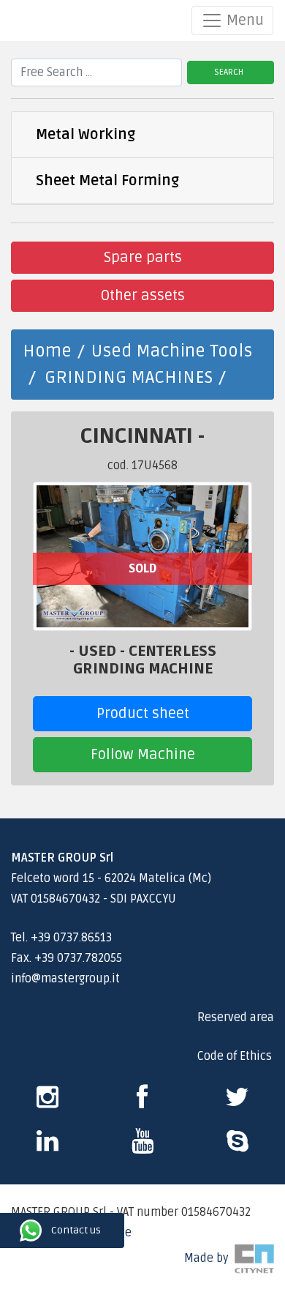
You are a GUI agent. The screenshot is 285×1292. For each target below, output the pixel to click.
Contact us (12, 1230)
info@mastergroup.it (65, 978)
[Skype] (47, 1146)
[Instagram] (47, 1102)
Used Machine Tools (171, 351)
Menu (243, 20)
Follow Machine (143, 754)
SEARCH (228, 72)
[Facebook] (142, 1102)
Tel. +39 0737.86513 (61, 937)
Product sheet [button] (142, 713)
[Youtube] (142, 1146)
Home (47, 351)
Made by (209, 1258)
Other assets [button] (143, 296)
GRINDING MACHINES (129, 377)
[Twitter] (237, 1102)
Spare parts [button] (143, 257)
